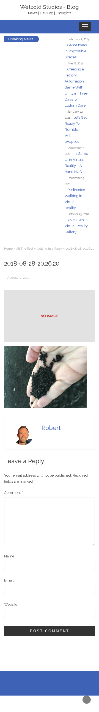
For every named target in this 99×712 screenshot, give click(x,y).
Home (8, 248)
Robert (51, 427)
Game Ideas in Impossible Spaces (76, 51)
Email (9, 580)
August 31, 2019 (18, 278)
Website (10, 604)
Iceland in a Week (49, 248)
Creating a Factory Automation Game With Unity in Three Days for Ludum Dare (76, 87)
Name (9, 556)
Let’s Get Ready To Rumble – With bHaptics (76, 129)
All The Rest (24, 248)
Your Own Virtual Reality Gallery (76, 226)
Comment (13, 493)
